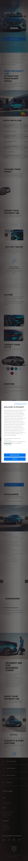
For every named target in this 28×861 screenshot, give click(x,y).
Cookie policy (7, 443)
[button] (20, 403)
